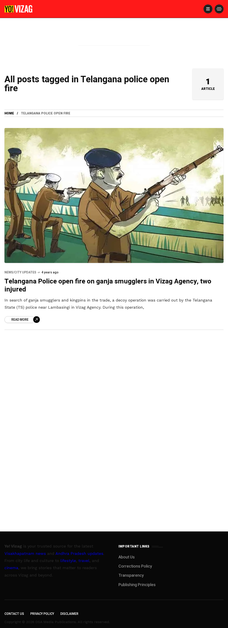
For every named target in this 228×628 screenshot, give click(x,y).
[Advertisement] (114, 38)
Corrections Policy (135, 566)
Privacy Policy (42, 613)
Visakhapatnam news (25, 553)
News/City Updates (20, 272)
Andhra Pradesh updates (79, 553)
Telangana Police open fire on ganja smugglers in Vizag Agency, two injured (107, 286)
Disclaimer (69, 613)
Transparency (131, 575)
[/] (208, 8)
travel (84, 560)
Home (9, 113)
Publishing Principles (137, 585)
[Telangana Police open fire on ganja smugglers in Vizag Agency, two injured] (114, 195)
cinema (11, 567)
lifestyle (68, 560)
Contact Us (14, 613)
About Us (126, 557)
